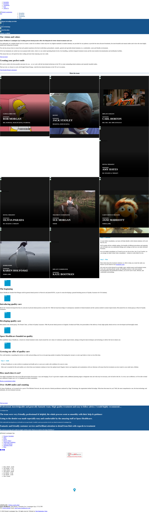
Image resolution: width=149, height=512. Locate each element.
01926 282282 (6, 508)
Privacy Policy (7, 440)
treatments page (120, 264)
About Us (6, 8)
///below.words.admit (13, 505)
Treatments (6, 5)
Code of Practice (8, 444)
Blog (4, 447)
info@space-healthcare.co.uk (22, 508)
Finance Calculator (8, 436)
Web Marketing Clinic (41, 511)
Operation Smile (7, 445)
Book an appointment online (7, 381)
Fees (4, 6)
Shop (4, 437)
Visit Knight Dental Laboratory (8, 70)
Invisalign (6, 2)
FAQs (5, 439)
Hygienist (6, 3)
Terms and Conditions (9, 442)
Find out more (4, 57)
